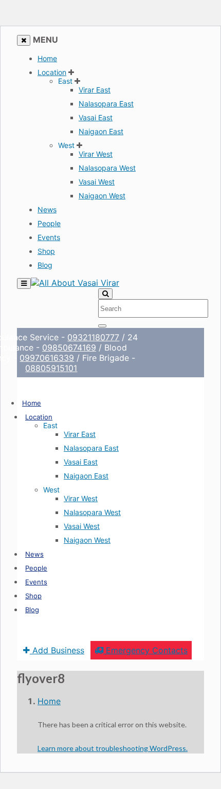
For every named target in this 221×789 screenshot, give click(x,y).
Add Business (57, 650)
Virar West (96, 154)
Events (49, 237)
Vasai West (97, 181)
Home (47, 58)
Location (52, 72)
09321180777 (93, 337)
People (49, 223)
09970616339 (46, 358)
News (47, 209)
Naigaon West (102, 195)
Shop (46, 251)
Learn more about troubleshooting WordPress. (113, 748)
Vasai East (96, 117)
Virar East (94, 89)
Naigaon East (101, 131)
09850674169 (68, 347)
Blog (45, 265)
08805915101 (51, 368)
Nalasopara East (106, 103)
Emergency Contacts (145, 650)
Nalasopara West (107, 167)
